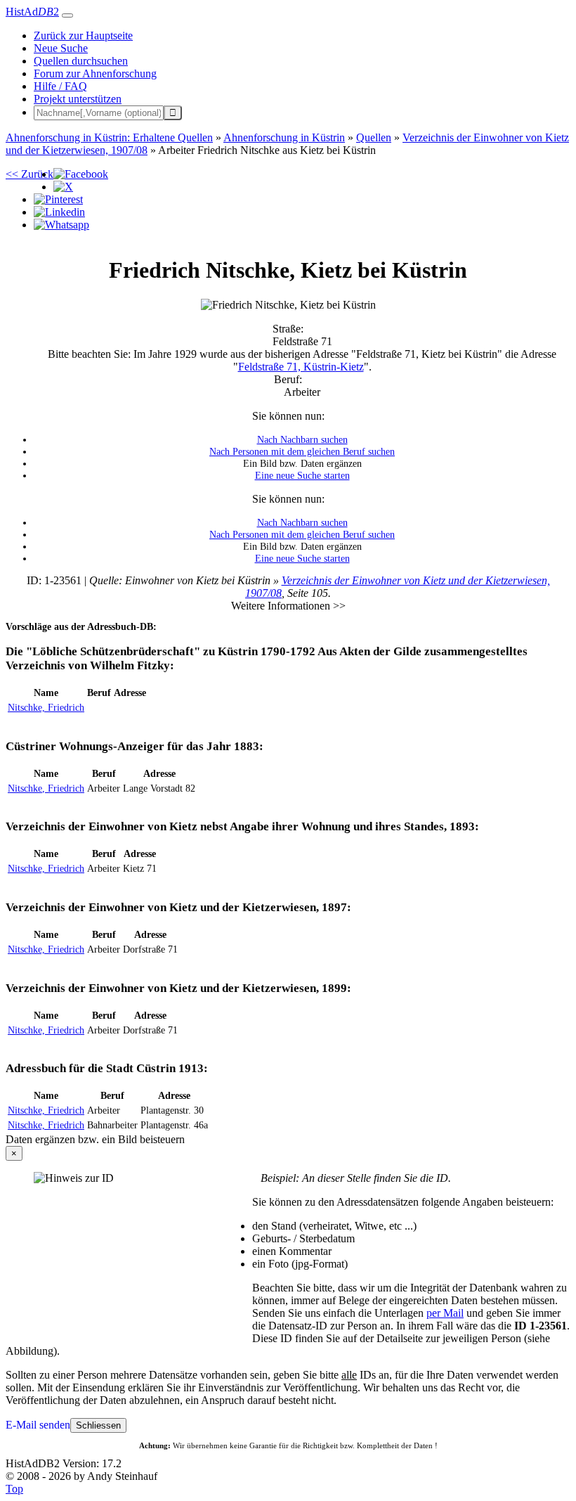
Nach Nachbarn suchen (302, 439)
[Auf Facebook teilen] (80, 174)
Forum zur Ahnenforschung (95, 73)
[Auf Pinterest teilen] (58, 199)
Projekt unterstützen (78, 99)
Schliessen (98, 1425)
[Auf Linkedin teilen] (59, 212)
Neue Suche (61, 48)
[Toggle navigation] (67, 15)
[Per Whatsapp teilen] (61, 225)
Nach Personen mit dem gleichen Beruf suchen (302, 451)
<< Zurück (29, 174)
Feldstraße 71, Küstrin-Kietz (301, 367)
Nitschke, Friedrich (46, 707)
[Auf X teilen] (63, 187)
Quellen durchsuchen (81, 61)
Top (14, 1489)
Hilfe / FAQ (60, 86)
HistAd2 (32, 12)
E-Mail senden (38, 1425)
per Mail (445, 1313)
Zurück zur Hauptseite (83, 35)
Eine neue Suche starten (302, 475)
